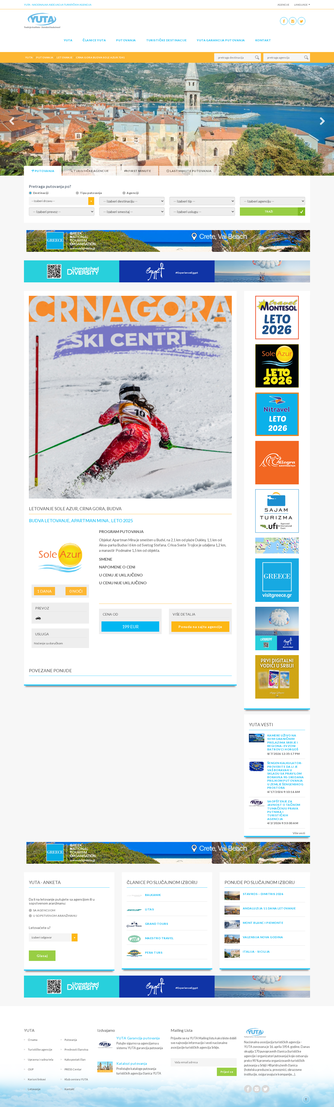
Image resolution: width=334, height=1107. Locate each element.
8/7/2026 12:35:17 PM (283, 754)
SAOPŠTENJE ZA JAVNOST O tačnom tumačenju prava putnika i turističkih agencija (283, 810)
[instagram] (293, 21)
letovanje (64, 57)
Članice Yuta (94, 40)
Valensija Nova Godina (263, 937)
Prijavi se (227, 1071)
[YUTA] (42, 20)
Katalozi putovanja (131, 1063)
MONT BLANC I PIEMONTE (263, 923)
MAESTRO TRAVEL (159, 938)
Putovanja (126, 40)
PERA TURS (153, 952)
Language (301, 4)
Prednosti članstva (76, 1049)
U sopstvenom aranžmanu (55, 915)
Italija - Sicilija (256, 951)
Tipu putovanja (91, 193)
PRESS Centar (73, 1069)
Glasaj (42, 956)
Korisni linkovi (37, 1079)
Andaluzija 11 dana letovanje (269, 908)
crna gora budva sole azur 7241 (100, 57)
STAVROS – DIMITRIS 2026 (263, 894)
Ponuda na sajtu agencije (200, 627)
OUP (30, 1069)
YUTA (68, 40)
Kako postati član (75, 1059)
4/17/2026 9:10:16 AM (283, 792)
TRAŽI (269, 211)
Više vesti (299, 833)
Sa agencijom (44, 910)
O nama (32, 1039)
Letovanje (34, 1089)
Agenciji (133, 193)
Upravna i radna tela (40, 1059)
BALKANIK (153, 895)
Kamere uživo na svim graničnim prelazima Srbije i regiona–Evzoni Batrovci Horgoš (282, 742)
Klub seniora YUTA (76, 1079)
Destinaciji (40, 193)
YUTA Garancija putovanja (138, 1038)
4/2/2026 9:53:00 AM (282, 823)
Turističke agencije (40, 1049)
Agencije (283, 4)
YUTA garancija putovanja (221, 40)
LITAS (149, 909)
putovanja (44, 57)
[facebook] (284, 21)
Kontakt (263, 40)
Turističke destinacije (166, 40)
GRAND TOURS (156, 924)
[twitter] (301, 21)
